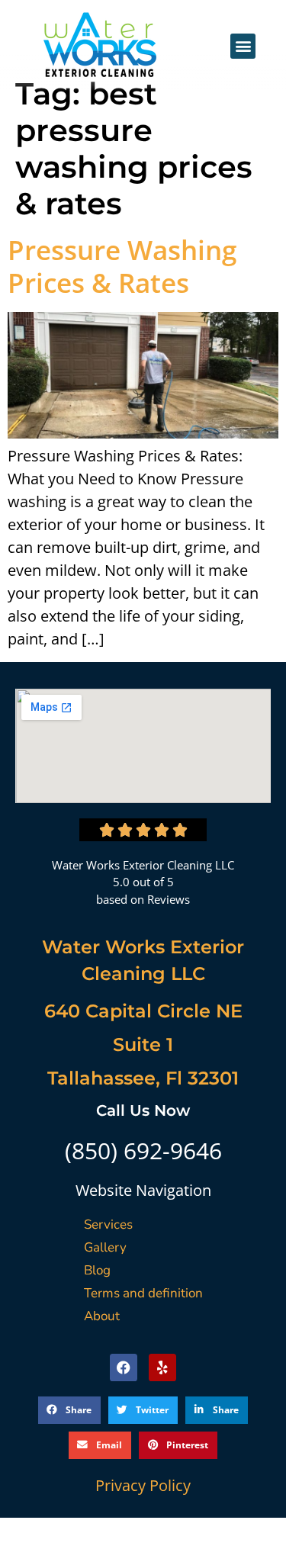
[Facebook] (123, 1367)
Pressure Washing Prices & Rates (122, 266)
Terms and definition (143, 1293)
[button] (242, 46)
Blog (97, 1270)
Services (108, 1224)
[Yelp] (162, 1367)
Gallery (105, 1247)
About (102, 1316)
